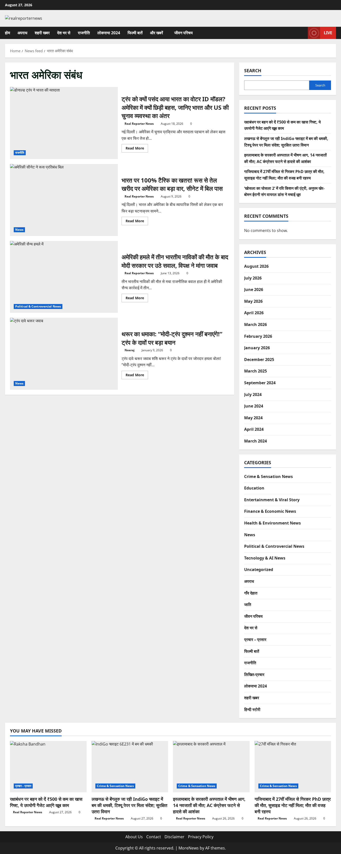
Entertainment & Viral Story (272, 499)
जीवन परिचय (183, 33)
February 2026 (258, 336)
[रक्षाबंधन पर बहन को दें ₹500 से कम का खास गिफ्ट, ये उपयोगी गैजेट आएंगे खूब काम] (48, 766)
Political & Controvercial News (38, 306)
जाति (247, 604)
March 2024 (255, 441)
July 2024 (253, 394)
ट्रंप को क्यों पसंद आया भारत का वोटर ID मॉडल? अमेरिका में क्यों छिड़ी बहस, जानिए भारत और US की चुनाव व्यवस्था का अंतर (64, 123)
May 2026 (253, 301)
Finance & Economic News (270, 511)
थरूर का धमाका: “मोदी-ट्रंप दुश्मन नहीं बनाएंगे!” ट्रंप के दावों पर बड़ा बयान (64, 354)
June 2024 (253, 406)
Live (328, 32)
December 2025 (259, 359)
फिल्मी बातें (135, 33)
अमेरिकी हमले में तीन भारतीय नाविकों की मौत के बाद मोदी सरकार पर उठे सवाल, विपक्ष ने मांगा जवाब (64, 277)
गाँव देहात (250, 593)
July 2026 (253, 278)
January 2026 (257, 347)
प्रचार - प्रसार (23, 786)
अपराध (22, 33)
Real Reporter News (139, 124)
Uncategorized (258, 569)
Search (252, 71)
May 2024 (253, 417)
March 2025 (255, 371)
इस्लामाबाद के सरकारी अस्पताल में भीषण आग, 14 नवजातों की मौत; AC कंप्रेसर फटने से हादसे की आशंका (209, 805)
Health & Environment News (272, 523)
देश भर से (63, 33)
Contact (153, 837)
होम (7, 33)
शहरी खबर (42, 33)
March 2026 (255, 324)
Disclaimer (174, 837)
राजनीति (84, 33)
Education (254, 488)
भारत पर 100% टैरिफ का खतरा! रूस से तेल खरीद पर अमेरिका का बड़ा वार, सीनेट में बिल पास (64, 200)
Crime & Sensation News (268, 476)
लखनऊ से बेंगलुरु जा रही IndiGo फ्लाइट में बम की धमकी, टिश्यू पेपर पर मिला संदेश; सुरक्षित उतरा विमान (129, 805)
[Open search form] (302, 33)
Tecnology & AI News (264, 558)
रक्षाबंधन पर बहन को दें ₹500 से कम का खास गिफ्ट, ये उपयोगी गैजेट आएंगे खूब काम (46, 802)
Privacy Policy (200, 837)
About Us (134, 837)
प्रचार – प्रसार (255, 639)
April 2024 (254, 429)
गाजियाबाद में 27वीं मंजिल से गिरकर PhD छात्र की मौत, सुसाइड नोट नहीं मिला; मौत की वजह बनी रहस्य (293, 805)
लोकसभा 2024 (108, 33)
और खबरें (156, 33)
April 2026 (254, 313)
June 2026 (253, 289)
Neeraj (130, 350)
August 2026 (256, 266)
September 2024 (260, 383)
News (19, 230)
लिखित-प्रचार (254, 674)
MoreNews (188, 848)
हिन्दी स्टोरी (252, 709)
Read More (137, 149)
